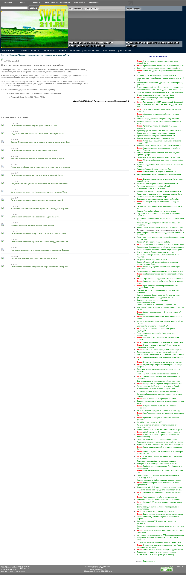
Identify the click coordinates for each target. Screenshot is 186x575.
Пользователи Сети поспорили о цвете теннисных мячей (160, 355)
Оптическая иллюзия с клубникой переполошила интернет (39, 267)
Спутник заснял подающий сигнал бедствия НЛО (160, 278)
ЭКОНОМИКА (49, 51)
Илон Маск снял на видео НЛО (149, 422)
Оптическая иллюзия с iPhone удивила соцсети (34, 150)
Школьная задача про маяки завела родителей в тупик (159, 250)
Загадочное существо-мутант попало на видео (156, 133)
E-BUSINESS (75, 51)
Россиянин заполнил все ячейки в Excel (153, 186)
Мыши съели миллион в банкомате (151, 189)
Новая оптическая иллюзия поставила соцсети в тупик (37, 159)
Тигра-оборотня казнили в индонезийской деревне (157, 374)
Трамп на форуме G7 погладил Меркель (153, 197)
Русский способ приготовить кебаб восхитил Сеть (161, 66)
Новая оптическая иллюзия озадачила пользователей (159, 90)
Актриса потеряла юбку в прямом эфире (157, 497)
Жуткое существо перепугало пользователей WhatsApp (160, 130)
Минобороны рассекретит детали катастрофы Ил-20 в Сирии (91, 44)
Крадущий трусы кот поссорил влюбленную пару (157, 439)
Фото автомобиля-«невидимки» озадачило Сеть (156, 75)
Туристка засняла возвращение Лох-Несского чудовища (160, 92)
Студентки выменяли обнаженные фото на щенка (157, 391)
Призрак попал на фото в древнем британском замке (158, 295)
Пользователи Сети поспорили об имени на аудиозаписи (160, 247)
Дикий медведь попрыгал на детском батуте (155, 298)
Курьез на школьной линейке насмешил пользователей (159, 87)
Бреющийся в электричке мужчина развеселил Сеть (158, 68)
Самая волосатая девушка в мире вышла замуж (160, 514)
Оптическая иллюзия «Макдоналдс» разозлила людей (37, 200)
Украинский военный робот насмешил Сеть (154, 169)
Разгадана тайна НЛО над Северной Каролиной (160, 102)
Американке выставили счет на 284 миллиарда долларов (160, 535)
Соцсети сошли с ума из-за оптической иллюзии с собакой (39, 183)
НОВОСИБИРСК (110, 51)
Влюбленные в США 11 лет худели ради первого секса (159, 487)
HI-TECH (62, 51)
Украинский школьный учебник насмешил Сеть (156, 136)
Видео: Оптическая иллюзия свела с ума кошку (34, 258)
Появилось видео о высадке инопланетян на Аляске (158, 500)
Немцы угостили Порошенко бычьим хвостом (155, 252)
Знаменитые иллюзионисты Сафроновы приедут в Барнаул (40, 208)
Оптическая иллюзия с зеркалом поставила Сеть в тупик (38, 233)
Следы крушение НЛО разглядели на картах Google (158, 386)
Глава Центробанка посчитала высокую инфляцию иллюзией (41, 167)
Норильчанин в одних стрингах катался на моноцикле (159, 191)
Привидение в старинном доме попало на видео (156, 552)
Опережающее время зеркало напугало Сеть (155, 95)
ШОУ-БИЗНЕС (126, 51)
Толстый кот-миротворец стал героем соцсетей (159, 350)
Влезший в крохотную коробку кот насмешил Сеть (157, 184)
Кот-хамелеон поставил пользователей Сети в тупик (158, 157)
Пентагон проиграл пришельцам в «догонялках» (160, 550)
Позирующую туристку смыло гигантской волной (157, 352)
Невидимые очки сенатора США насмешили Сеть (157, 464)
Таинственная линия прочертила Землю (156, 399)
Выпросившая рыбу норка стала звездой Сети (156, 389)
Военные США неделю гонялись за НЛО (153, 242)
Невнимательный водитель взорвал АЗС (157, 172)
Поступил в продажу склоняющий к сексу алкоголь (158, 119)
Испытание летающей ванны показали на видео (156, 461)
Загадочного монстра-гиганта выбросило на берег (160, 244)
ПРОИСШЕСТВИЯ (91, 51)
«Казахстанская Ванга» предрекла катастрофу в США (159, 490)
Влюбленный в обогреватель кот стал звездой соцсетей (160, 444)
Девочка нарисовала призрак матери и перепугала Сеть (160, 227)
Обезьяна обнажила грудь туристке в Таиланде (159, 362)
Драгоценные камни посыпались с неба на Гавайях (158, 199)
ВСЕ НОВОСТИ (8, 51)
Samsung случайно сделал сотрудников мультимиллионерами (153, 301)
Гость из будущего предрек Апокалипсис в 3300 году (159, 410)
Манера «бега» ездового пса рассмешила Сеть (159, 384)
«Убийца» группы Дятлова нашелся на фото (158, 432)
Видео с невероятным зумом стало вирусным (155, 138)
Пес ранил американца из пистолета (152, 259)
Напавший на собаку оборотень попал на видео (156, 211)
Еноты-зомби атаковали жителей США (152, 326)
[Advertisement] (112, 75)
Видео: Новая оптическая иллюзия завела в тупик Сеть (38, 134)
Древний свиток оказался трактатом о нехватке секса (159, 145)
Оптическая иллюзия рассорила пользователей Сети (37, 175)
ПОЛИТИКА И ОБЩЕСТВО (29, 51)
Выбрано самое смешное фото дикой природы (156, 555)
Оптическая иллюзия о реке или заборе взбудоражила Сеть (40, 242)
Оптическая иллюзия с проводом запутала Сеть (34, 125)
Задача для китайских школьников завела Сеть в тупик (160, 442)
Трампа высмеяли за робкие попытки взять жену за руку (160, 271)
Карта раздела (149, 561)
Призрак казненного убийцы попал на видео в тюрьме (159, 480)
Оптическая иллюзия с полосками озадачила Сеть (35, 217)
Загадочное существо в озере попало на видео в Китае (159, 194)
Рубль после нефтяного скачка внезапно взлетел (152, 44)
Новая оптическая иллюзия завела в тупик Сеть (160, 342)
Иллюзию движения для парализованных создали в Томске (40, 250)
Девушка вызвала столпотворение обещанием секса (158, 381)
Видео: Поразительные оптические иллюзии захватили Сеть (40, 142)
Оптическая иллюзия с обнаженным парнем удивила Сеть (39, 192)
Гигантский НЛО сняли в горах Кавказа (156, 511)
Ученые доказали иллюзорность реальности (32, 225)
